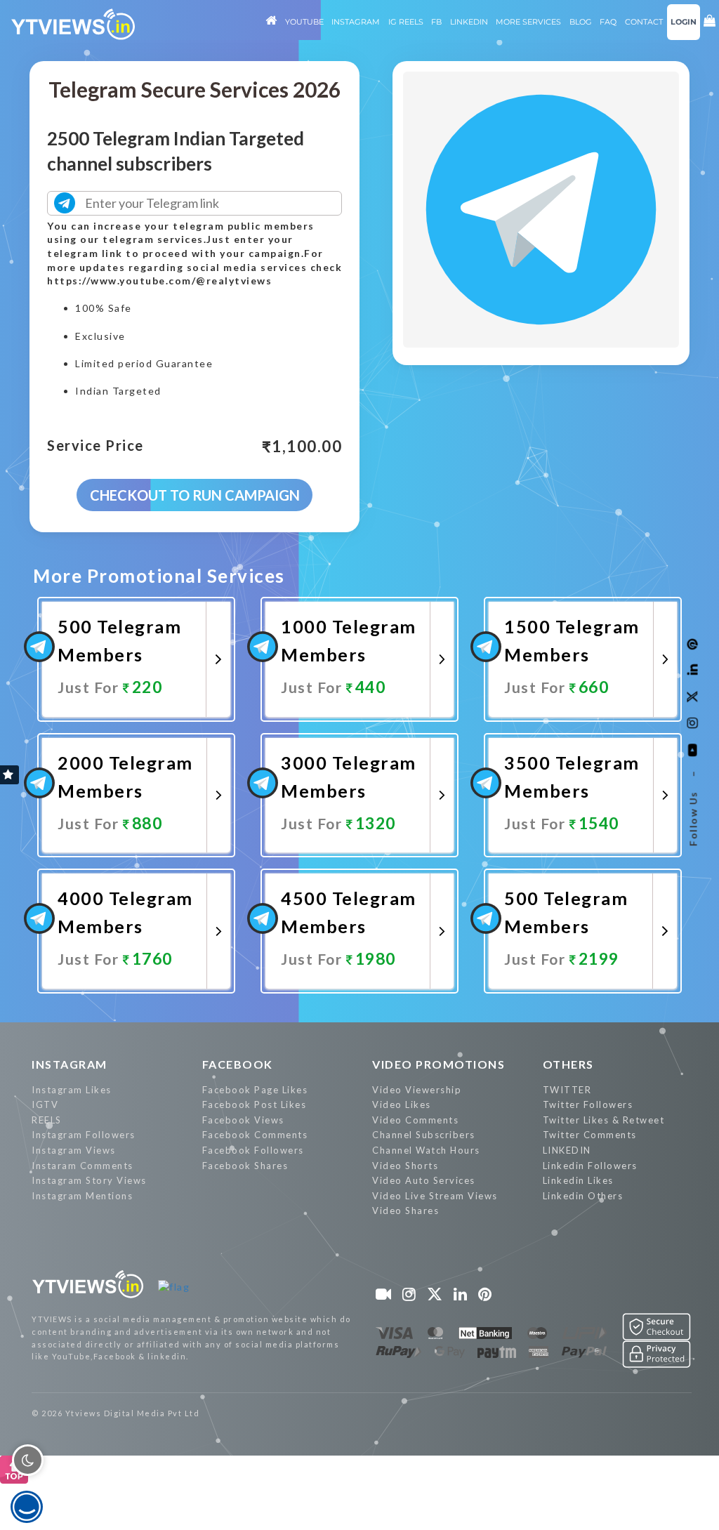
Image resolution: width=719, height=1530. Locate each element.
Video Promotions (438, 1064)
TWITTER (567, 1089)
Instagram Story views (89, 1180)
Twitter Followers (588, 1104)
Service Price (95, 446)
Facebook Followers (253, 1150)
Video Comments (415, 1120)
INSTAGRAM (69, 1064)
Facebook (237, 1064)
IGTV (45, 1104)
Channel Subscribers (423, 1134)
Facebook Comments (255, 1134)
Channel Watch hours (426, 1150)
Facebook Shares (245, 1165)
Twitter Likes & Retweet (604, 1120)
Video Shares (405, 1210)
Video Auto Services (423, 1180)
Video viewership (416, 1089)
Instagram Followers (84, 1134)
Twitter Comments (590, 1134)
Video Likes (401, 1104)
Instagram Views (74, 1150)
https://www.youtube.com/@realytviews (159, 280)
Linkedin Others (583, 1195)
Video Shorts (405, 1165)
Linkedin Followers (590, 1165)
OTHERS (568, 1064)
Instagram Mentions (82, 1195)
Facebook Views (243, 1120)
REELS (47, 1120)
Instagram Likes (72, 1089)
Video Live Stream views (435, 1195)
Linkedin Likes (578, 1180)
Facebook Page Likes (255, 1089)
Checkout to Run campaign (195, 495)
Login (684, 22)
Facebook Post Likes (254, 1104)
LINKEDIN (567, 1150)
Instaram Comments (82, 1165)
